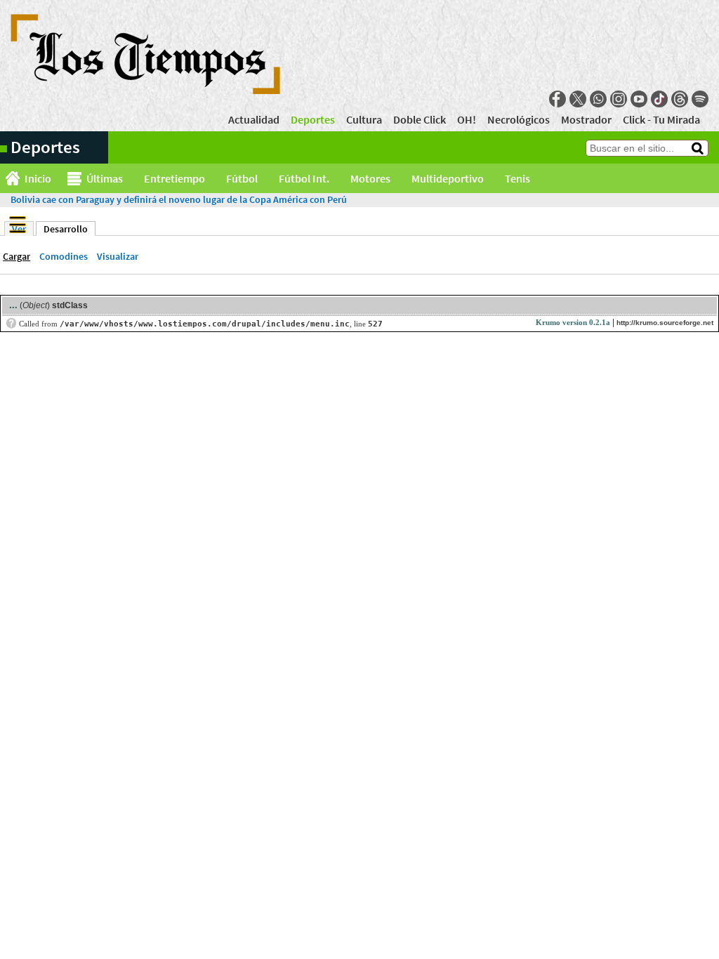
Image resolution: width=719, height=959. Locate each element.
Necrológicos (518, 119)
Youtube (639, 99)
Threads (679, 99)
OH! (466, 119)
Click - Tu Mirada (661, 119)
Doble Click (419, 119)
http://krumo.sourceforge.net (664, 322)
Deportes (313, 119)
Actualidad (253, 119)
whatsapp (598, 99)
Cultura (364, 119)
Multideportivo (447, 178)
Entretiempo (174, 178)
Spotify (700, 99)
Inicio (38, 178)
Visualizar (117, 256)
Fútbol (242, 178)
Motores (370, 178)
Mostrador (586, 119)
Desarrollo (69, 229)
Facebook (557, 99)
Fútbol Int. (304, 178)
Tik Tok (659, 99)
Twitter (577, 99)
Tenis (517, 178)
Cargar (16, 256)
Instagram (618, 99)
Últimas (104, 178)
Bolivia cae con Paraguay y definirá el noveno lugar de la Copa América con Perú (179, 199)
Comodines (63, 256)
